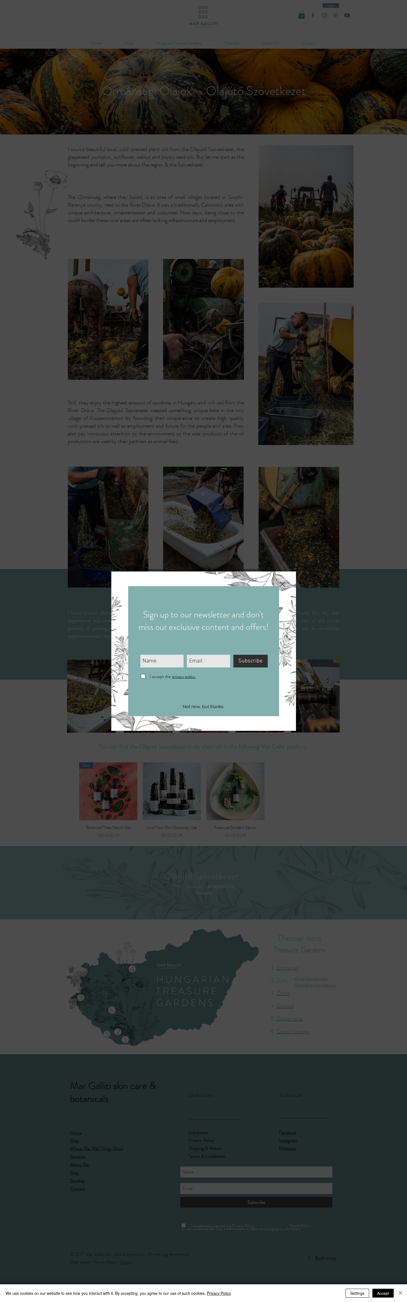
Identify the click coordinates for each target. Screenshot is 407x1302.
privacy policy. (184, 676)
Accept (383, 1293)
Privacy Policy (219, 1293)
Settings (357, 1293)
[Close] (400, 1293)
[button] (203, 707)
